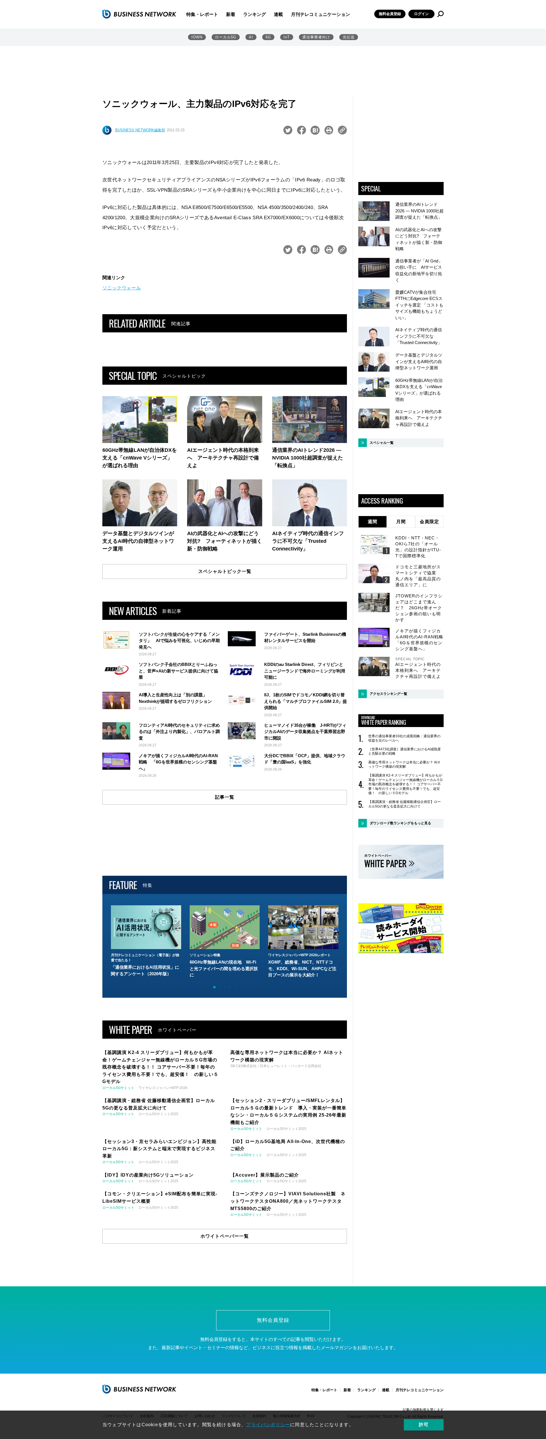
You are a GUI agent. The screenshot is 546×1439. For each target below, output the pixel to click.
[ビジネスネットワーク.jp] (139, 13)
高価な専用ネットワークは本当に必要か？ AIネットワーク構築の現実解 (404, 764)
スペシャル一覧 (382, 443)
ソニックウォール (121, 287)
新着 (230, 14)
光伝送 (349, 37)
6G (268, 37)
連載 (278, 14)
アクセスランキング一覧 (388, 694)
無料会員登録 (390, 14)
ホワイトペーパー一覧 (224, 1236)
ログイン (421, 14)
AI (251, 37)
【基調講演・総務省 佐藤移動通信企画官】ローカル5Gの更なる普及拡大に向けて (404, 804)
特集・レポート (202, 14)
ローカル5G (225, 37)
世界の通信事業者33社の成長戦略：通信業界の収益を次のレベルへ (404, 738)
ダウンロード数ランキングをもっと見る (400, 823)
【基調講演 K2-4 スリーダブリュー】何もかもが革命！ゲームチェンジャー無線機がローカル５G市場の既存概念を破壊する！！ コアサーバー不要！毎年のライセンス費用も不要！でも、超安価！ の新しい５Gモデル (405, 784)
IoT (287, 37)
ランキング (254, 14)
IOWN (196, 37)
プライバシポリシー (268, 1424)
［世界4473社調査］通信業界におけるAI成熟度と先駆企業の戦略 (404, 751)
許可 (424, 1424)
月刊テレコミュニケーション (320, 14)
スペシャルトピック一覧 (224, 571)
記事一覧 (224, 797)
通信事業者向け (316, 37)
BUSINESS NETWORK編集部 (140, 130)
